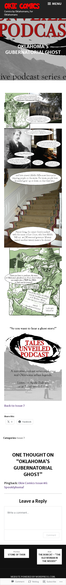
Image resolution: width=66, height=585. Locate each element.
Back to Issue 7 (14, 405)
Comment (51, 535)
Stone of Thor (16, 553)
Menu (56, 3)
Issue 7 (21, 438)
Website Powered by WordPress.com (33, 576)
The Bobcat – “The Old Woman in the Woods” (49, 557)
